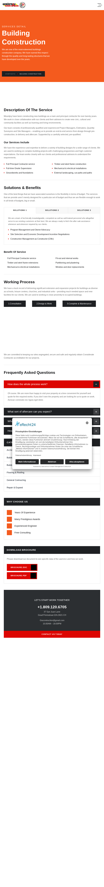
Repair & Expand (15, 487)
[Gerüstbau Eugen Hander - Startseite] (14, 5)
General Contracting (16, 480)
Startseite (10, 74)
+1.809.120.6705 (52, 607)
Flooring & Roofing (15, 472)
